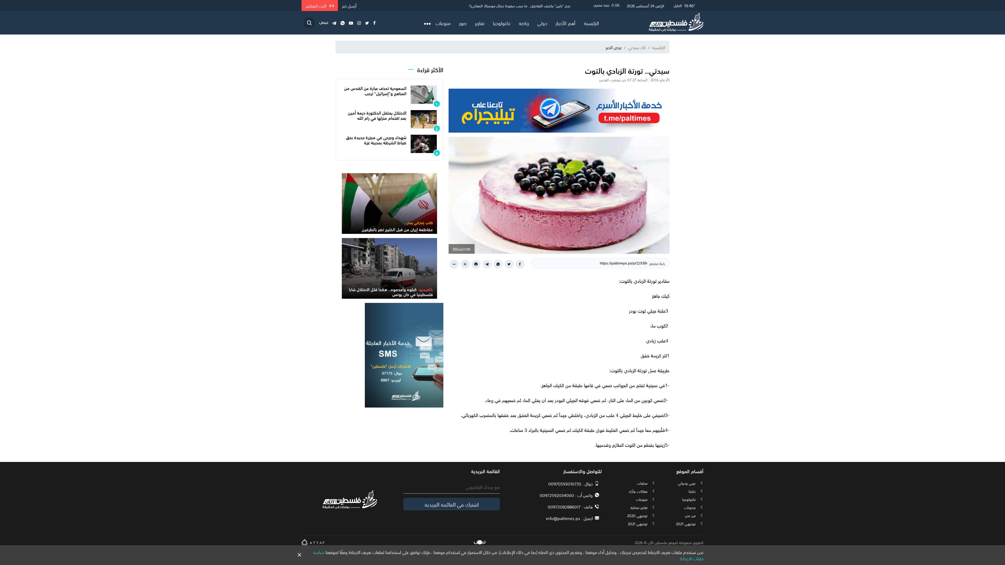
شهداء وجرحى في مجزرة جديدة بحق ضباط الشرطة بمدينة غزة (376, 139)
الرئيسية (591, 22)
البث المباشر (316, 5)
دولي (542, 22)
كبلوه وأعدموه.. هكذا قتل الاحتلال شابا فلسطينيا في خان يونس (391, 291)
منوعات (443, 22)
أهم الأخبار (566, 22)
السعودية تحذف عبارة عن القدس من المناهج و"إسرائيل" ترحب (375, 90)
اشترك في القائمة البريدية (452, 504)
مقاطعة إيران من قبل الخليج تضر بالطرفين (540, 5)
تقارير (479, 22)
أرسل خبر (349, 5)
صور (463, 22)
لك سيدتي (637, 47)
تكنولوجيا (501, 22)
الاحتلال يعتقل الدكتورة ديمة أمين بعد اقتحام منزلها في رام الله (377, 115)
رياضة (524, 22)
